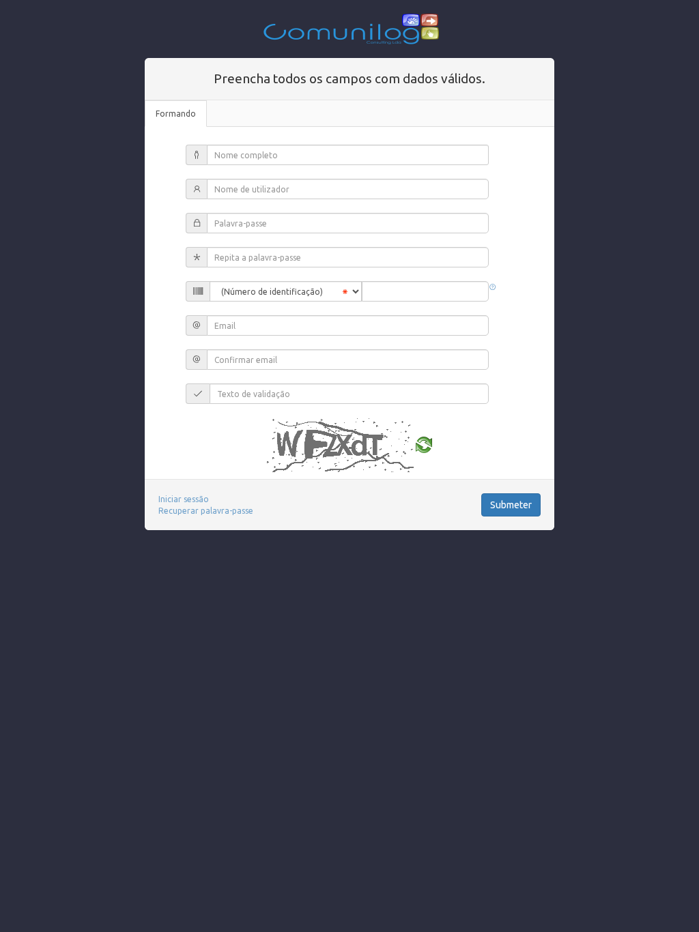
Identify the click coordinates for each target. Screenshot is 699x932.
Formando (176, 113)
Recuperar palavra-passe (205, 510)
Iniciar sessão (183, 499)
